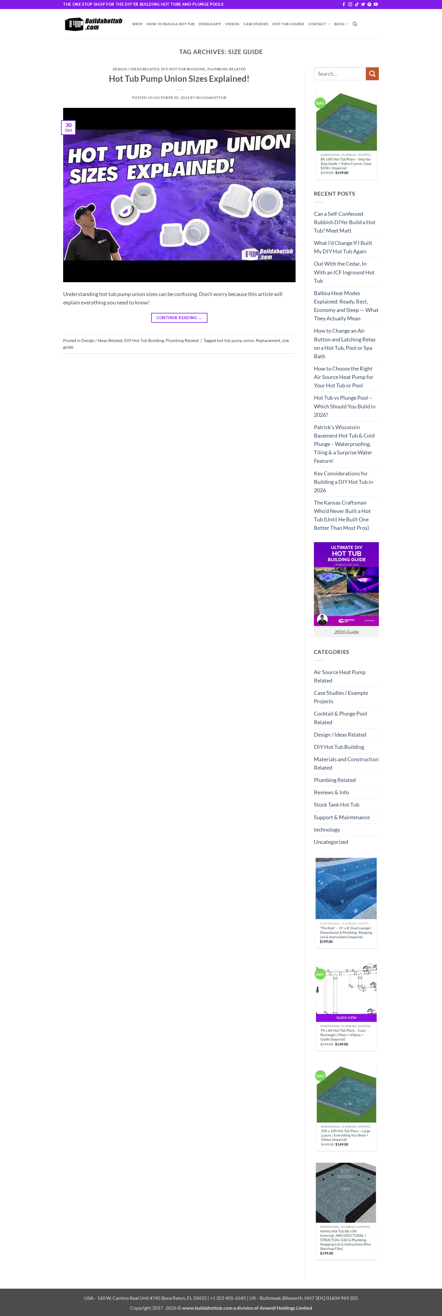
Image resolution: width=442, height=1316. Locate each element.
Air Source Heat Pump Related (340, 676)
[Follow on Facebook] (344, 4)
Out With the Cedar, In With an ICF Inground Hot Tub (344, 272)
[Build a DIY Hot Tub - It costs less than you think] (93, 24)
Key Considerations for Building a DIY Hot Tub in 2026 (343, 481)
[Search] (355, 24)
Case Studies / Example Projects (341, 697)
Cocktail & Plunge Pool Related (340, 717)
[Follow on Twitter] (363, 4)
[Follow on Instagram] (350, 4)
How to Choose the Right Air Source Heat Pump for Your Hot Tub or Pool (343, 377)
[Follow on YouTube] (376, 4)
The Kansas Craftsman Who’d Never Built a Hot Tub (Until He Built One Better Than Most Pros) (342, 515)
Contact (317, 24)
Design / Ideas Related (136, 69)
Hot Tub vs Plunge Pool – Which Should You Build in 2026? (345, 406)
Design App (210, 24)
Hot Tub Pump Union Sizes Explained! (179, 78)
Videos (232, 24)
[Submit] (372, 73)
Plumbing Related (226, 69)
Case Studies (255, 24)
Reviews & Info (331, 792)
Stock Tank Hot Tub (336, 805)
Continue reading (179, 317)
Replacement (268, 340)
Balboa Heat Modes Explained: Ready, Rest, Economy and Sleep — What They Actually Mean (346, 306)
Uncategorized (331, 842)
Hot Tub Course (288, 24)
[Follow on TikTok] (357, 4)
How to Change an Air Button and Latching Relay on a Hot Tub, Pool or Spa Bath (345, 343)
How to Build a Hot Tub (171, 24)
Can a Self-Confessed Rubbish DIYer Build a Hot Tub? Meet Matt (345, 222)
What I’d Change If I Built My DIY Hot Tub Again (343, 247)
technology (327, 829)
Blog (339, 24)
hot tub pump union (235, 340)
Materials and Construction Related (346, 763)
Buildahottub (211, 97)
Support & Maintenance (342, 817)
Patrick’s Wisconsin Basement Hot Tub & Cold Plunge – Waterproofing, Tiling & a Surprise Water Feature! (344, 444)
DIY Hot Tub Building (183, 69)
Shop (137, 24)
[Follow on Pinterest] (369, 4)
